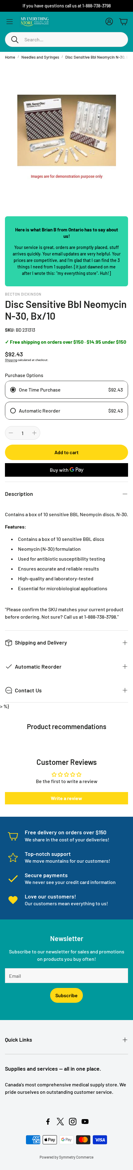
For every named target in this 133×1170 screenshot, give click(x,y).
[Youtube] (85, 1121)
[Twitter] (60, 1121)
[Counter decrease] (10, 432)
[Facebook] (48, 1121)
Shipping (11, 360)
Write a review (66, 798)
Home (10, 57)
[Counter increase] (34, 432)
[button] (66, 39)
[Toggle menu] (9, 21)
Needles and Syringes (40, 57)
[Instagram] (72, 1121)
